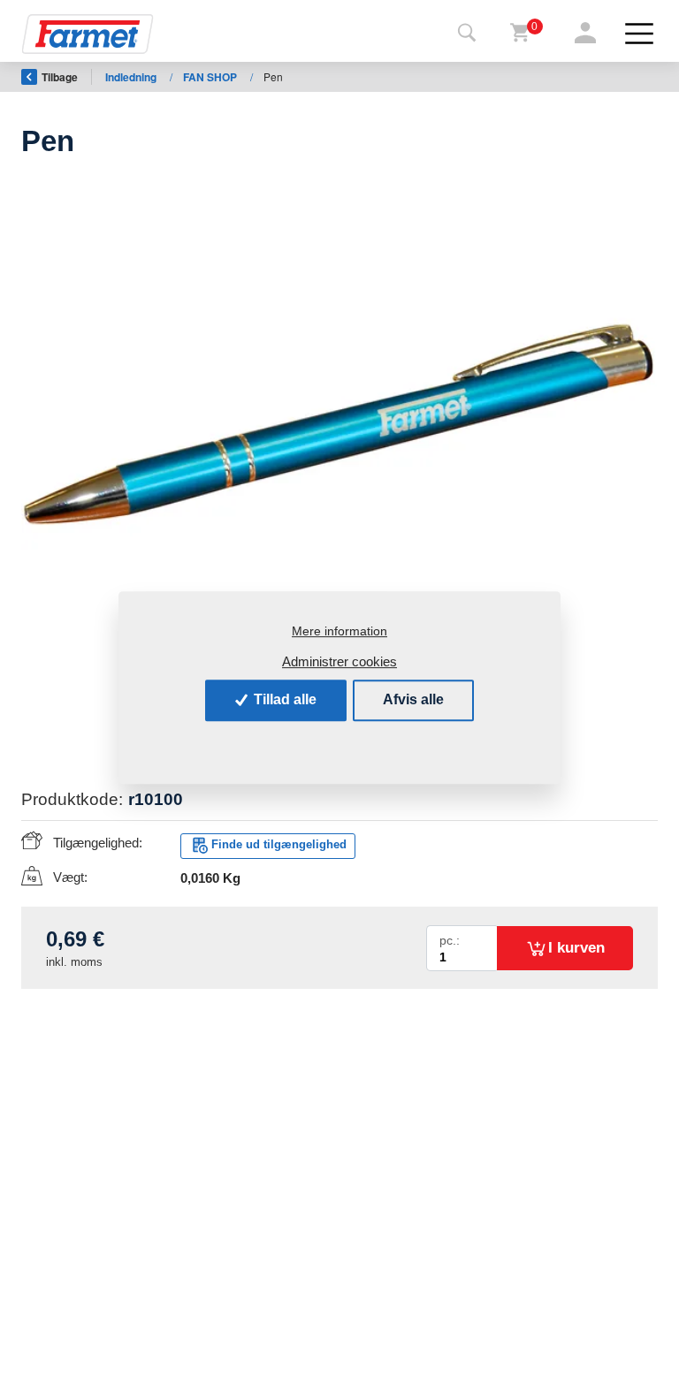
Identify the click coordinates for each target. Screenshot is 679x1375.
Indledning (132, 77)
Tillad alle (283, 699)
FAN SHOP (211, 77)
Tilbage (60, 77)
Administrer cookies (339, 661)
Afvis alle (413, 699)
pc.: (449, 940)
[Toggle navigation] (467, 33)
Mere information (339, 631)
